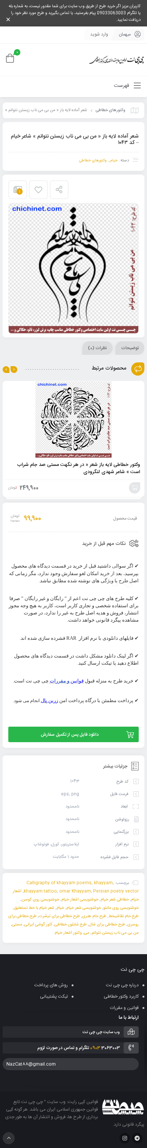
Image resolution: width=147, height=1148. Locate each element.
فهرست (122, 85)
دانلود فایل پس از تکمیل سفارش (70, 734)
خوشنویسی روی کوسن (40, 899)
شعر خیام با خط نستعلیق (34, 908)
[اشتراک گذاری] (59, 189)
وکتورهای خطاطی (110, 110)
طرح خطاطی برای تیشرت (59, 916)
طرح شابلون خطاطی (71, 924)
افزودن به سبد (134, 488)
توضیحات (130, 348)
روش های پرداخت (51, 985)
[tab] (129, 348)
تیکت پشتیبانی (54, 996)
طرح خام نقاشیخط (124, 916)
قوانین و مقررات (124, 1008)
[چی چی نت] (117, 60)
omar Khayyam (75, 891)
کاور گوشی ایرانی (38, 924)
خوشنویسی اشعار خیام (79, 899)
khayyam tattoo (40, 891)
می (86, 933)
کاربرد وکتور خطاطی (121, 996)
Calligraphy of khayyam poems (59, 883)
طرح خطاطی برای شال (107, 924)
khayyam (103, 883)
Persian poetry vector (116, 891)
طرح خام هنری (94, 916)
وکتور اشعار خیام (68, 933)
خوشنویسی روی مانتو (121, 908)
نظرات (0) (97, 348)
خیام (114, 161)
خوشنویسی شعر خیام (83, 908)
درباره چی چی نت (122, 985)
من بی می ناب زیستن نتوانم (115, 933)
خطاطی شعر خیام (115, 899)
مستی (17, 924)
